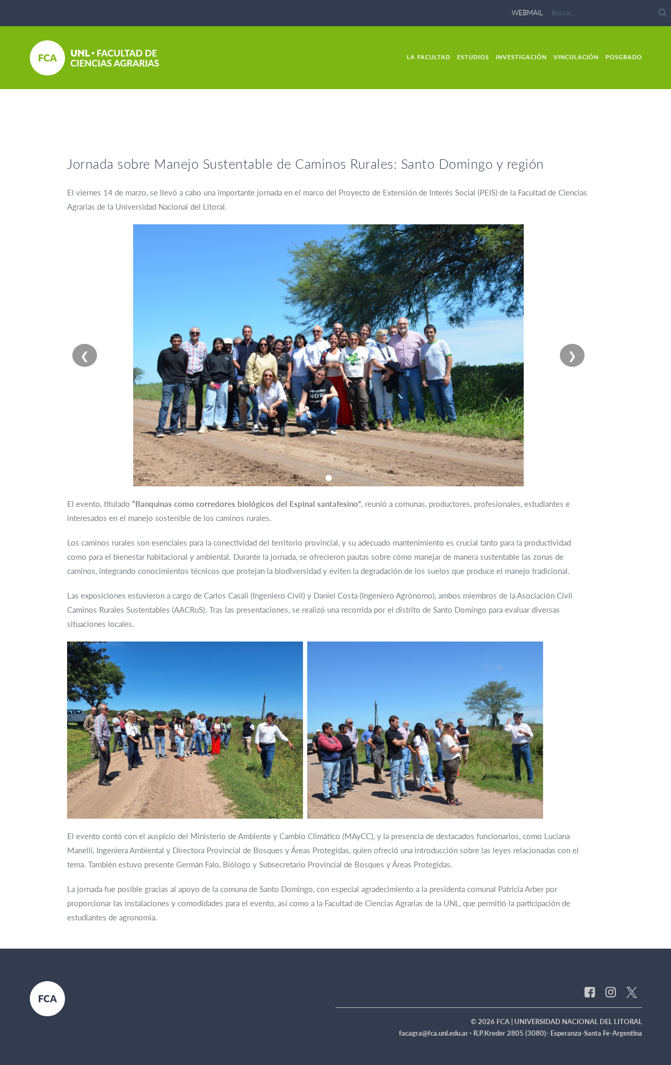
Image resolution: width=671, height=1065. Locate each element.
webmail (527, 12)
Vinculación (576, 56)
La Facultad (428, 56)
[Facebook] (590, 991)
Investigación (521, 56)
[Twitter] (631, 991)
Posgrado (623, 56)
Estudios (473, 56)
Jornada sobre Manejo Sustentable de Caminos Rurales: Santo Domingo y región (305, 163)
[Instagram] (610, 991)
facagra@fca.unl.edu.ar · (436, 1033)
